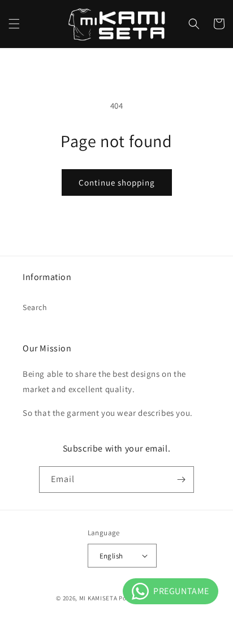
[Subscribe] (181, 479)
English (111, 556)
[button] (14, 23)
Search (35, 307)
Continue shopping (117, 182)
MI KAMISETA (98, 598)
